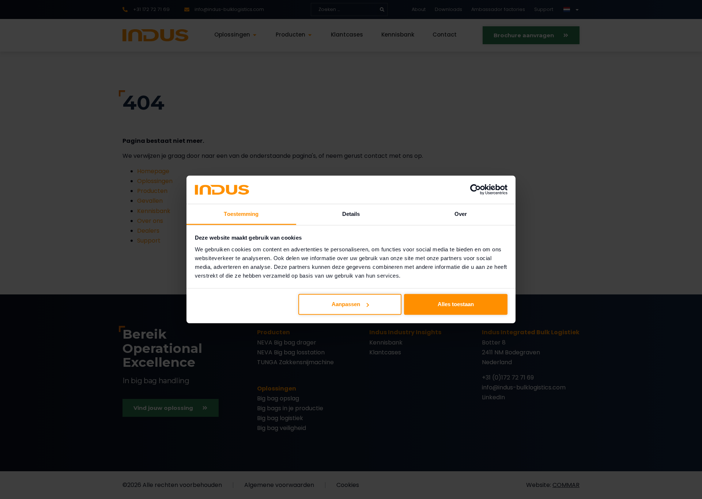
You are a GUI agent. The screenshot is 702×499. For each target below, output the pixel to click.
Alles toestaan (456, 304)
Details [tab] (351, 214)
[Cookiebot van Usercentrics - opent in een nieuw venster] (475, 189)
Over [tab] (460, 214)
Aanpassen (346, 304)
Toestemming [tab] (241, 214)
